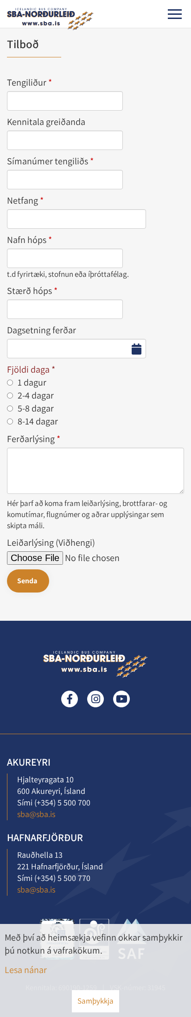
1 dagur (32, 382)
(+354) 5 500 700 (62, 802)
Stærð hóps (29, 291)
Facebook (69, 699)
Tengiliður (26, 82)
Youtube (121, 699)
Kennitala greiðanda (46, 122)
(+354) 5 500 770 (62, 878)
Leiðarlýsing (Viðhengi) (51, 543)
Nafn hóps (26, 240)
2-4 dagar (36, 395)
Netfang (22, 200)
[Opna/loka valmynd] (175, 14)
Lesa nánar (26, 970)
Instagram (95, 699)
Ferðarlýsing (31, 439)
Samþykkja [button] (95, 1001)
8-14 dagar (38, 421)
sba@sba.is (36, 814)
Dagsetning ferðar (41, 330)
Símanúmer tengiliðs (47, 161)
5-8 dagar (36, 408)
